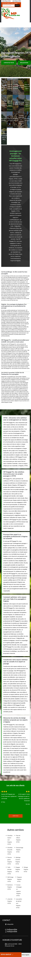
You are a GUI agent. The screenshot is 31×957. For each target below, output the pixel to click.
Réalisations (24, 62)
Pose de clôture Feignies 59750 (18, 839)
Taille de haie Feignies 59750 (9, 871)
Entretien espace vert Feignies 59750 (9, 840)
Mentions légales (24, 955)
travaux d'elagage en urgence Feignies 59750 (19, 890)
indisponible (7, 1)
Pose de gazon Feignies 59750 (9, 861)
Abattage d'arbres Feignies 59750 (18, 861)
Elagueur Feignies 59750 (19, 879)
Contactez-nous (9, 62)
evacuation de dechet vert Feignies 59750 (19, 903)
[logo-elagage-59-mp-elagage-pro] (10, 13)
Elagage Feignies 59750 (18, 869)
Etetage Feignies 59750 (26, 869)
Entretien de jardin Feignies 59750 (9, 851)
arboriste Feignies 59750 (9, 901)
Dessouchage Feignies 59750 (19, 850)
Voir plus (15, 816)
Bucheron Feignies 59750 (10, 887)
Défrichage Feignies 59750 (10, 879)
